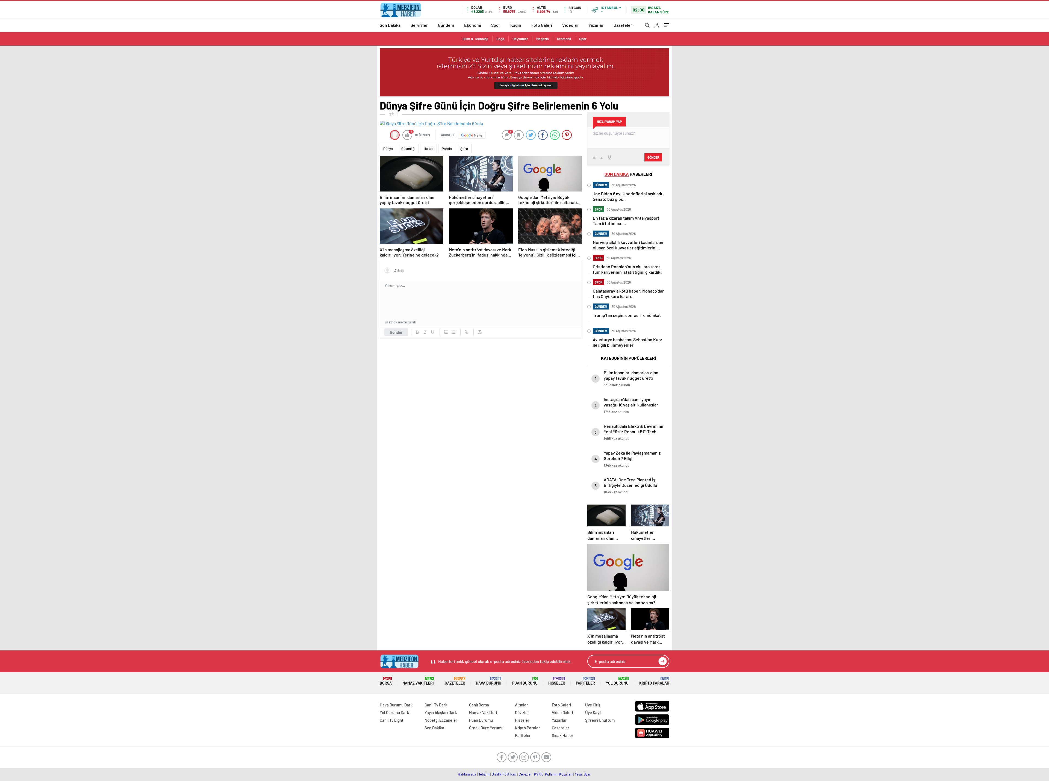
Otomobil (564, 39)
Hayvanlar (520, 39)
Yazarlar (595, 25)
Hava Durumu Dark (396, 704)
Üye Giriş (592, 704)
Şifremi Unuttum (600, 720)
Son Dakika (390, 25)
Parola (447, 148)
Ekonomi (472, 25)
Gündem (446, 25)
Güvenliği (408, 148)
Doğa (500, 39)
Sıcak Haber (562, 735)
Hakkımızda (467, 774)
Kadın (515, 25)
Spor (495, 25)
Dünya (388, 148)
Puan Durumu (525, 681)
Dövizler (522, 712)
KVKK (538, 774)
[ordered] (446, 332)
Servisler (419, 25)
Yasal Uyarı (583, 774)
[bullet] (453, 332)
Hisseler (556, 681)
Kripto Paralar (654, 681)
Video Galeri (562, 712)
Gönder (396, 332)
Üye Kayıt (593, 712)
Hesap (428, 148)
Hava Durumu (488, 681)
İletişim (484, 774)
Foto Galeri (541, 25)
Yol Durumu (617, 681)
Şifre (464, 148)
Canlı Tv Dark (436, 704)
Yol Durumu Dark (394, 712)
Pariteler (585, 681)
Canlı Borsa (479, 704)
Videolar (570, 25)
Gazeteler (623, 25)
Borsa (386, 681)
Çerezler (525, 774)
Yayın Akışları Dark (441, 712)
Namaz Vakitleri (418, 681)
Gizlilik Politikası (504, 774)
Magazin (542, 39)
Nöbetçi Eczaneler (441, 720)
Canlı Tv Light (391, 720)
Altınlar (521, 704)
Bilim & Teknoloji (475, 39)
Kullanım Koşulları (559, 774)
